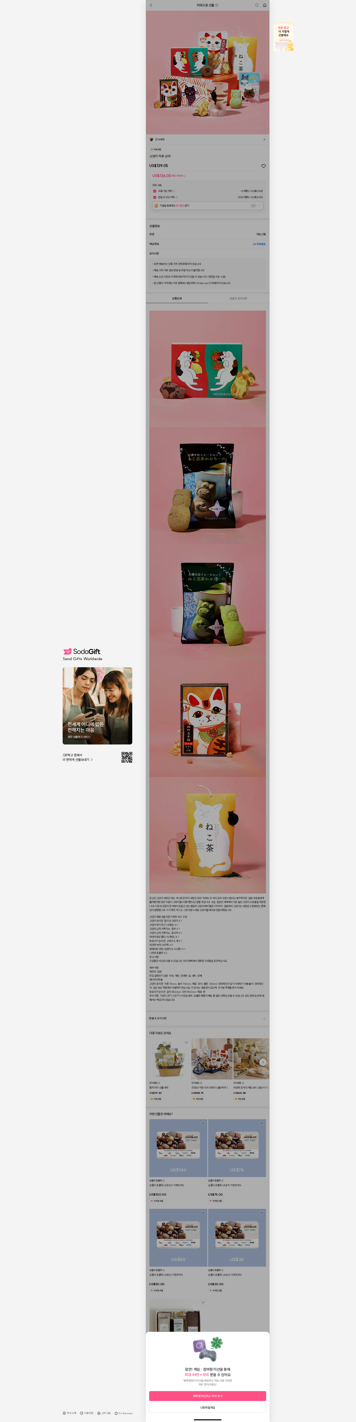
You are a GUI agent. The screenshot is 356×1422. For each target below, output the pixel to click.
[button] (69, 1413)
